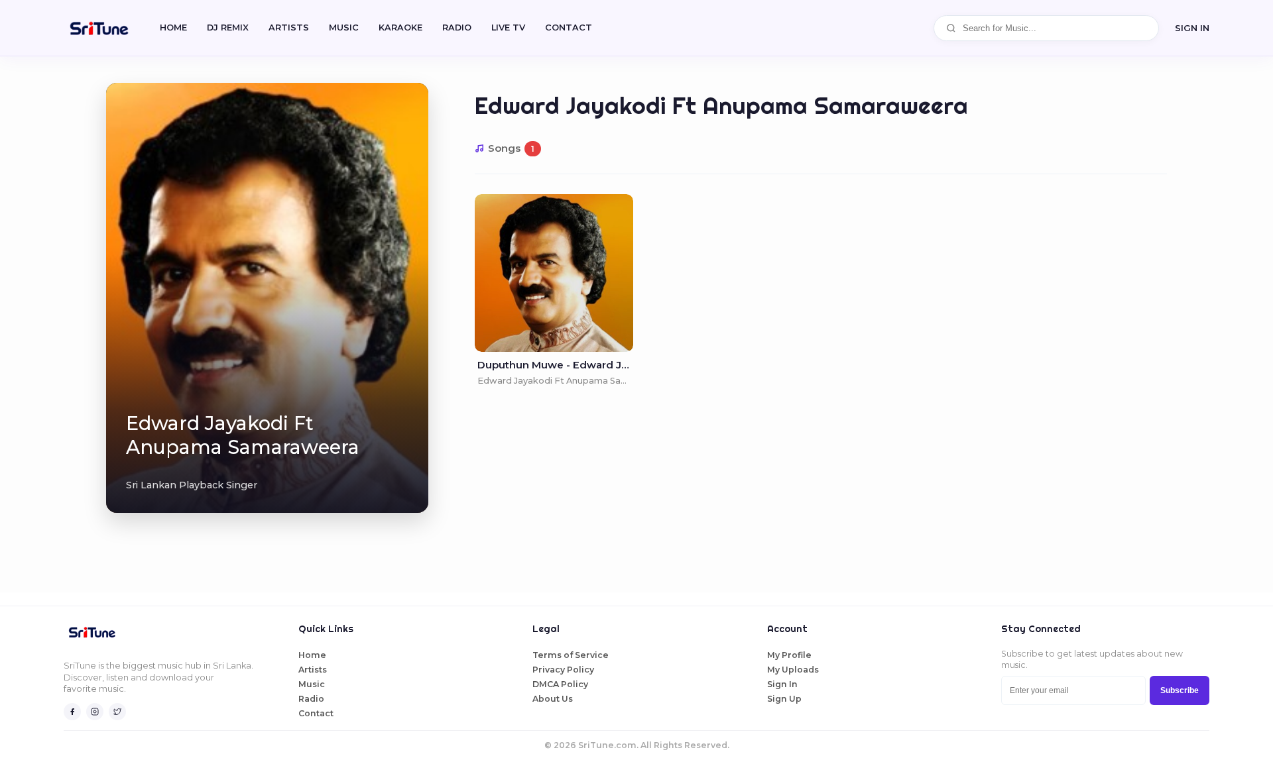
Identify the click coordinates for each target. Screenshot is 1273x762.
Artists (289, 27)
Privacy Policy (563, 670)
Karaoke (400, 27)
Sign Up (784, 699)
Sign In (1192, 28)
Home (173, 27)
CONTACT (568, 27)
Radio (456, 27)
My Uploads (793, 670)
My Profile (789, 655)
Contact (315, 713)
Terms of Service (570, 655)
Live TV (508, 27)
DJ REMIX (228, 27)
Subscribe (1179, 690)
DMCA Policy (560, 684)
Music (344, 27)
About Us (552, 699)
